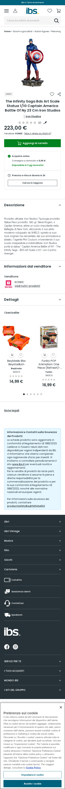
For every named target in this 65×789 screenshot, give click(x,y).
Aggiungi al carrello (35, 143)
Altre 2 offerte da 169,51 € (37, 133)
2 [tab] (27, 394)
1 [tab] (32, 86)
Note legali (11, 410)
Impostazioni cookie (32, 774)
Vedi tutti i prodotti (27, 286)
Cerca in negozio (32, 183)
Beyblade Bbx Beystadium (16, 362)
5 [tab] (37, 394)
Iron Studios (33, 116)
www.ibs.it (18, 464)
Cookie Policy (33, 767)
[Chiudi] (61, 707)
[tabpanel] (33, 62)
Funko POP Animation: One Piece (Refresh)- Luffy (48, 364)
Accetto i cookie (32, 783)
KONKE (19, 133)
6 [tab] (41, 394)
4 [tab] (34, 394)
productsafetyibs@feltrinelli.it (26, 506)
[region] (32, 745)
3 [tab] (31, 394)
